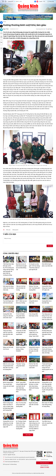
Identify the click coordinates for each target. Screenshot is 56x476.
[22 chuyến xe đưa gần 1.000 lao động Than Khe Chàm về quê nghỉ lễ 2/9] (34, 259)
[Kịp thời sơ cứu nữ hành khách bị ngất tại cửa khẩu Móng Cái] (21, 259)
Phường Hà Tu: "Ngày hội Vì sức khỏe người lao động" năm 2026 (33, 333)
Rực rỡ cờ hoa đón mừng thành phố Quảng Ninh (21, 404)
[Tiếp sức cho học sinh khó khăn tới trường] (21, 281)
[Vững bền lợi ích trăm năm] (34, 296)
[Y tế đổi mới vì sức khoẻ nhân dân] (47, 457)
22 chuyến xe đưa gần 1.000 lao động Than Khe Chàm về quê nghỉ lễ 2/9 (34, 266)
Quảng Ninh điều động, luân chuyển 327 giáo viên (47, 288)
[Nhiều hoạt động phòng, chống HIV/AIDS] (21, 342)
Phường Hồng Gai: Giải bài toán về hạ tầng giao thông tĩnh (47, 333)
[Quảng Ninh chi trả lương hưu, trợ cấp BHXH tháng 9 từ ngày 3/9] (8, 416)
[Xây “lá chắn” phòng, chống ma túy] (8, 436)
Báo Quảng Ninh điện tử (28, 7)
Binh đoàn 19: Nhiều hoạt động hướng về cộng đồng (47, 404)
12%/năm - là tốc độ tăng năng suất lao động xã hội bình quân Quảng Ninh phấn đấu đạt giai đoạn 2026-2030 (21, 446)
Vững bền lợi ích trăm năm (33, 302)
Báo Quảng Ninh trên (40, 29)
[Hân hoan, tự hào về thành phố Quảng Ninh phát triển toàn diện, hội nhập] (47, 342)
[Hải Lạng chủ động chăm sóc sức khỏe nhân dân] (8, 281)
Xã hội (4, 21)
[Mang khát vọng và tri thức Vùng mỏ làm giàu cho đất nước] (34, 342)
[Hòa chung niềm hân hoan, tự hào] (34, 309)
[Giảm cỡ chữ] (1, 44)
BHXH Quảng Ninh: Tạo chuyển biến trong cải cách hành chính (8, 385)
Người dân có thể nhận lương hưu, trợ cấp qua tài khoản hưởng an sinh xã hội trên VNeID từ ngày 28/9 (34, 426)
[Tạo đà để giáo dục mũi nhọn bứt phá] (8, 296)
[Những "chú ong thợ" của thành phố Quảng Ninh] (34, 281)
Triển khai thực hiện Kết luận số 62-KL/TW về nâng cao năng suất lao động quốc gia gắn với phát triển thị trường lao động (8, 269)
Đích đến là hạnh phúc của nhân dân (47, 265)
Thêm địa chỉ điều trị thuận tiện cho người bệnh (21, 332)
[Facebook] (35, 1)
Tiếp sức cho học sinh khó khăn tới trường (20, 288)
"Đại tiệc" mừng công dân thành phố (20, 365)
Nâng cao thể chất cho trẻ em (8, 348)
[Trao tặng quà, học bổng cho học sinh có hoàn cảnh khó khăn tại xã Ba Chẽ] (47, 309)
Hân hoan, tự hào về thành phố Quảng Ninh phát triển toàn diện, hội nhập (47, 350)
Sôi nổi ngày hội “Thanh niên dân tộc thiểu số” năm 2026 (8, 464)
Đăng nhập (51, 1)
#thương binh (15, 229)
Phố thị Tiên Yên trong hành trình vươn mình (33, 365)
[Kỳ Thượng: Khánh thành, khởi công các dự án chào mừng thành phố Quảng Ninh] (21, 416)
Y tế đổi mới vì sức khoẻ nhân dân (47, 462)
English (40, 1)
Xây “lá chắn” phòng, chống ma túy (7, 443)
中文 (44, 1)
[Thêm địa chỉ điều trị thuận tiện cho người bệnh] (21, 325)
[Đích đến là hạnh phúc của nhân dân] (47, 259)
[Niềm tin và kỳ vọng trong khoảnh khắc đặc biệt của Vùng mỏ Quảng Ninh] (8, 359)
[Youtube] (37, 1)
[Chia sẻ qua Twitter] (1, 26)
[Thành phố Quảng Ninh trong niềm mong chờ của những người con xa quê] (47, 359)
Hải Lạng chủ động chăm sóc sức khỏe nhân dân (8, 288)
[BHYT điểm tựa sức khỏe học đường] (21, 296)
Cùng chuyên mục (11, 253)
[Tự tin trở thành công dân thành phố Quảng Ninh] (21, 309)
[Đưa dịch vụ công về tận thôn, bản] (34, 436)
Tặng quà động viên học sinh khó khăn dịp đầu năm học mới (8, 333)
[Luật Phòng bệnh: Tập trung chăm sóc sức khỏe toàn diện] (47, 436)
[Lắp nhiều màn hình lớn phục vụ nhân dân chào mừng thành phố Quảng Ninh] (34, 377)
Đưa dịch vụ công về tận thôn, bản (34, 442)
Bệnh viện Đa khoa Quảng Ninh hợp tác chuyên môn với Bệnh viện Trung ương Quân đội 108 (21, 465)
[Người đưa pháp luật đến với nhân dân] (34, 398)
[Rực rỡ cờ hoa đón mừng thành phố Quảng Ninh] (21, 398)
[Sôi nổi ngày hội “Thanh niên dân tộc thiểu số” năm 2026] (8, 457)
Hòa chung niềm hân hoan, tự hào (33, 315)
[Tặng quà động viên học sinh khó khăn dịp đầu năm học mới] (8, 325)
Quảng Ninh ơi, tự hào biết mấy (46, 302)
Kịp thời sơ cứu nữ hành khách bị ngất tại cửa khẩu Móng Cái (21, 266)
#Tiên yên (8, 229)
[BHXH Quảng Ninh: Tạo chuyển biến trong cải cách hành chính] (8, 377)
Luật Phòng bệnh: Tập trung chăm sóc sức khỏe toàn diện (47, 443)
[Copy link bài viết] (1, 33)
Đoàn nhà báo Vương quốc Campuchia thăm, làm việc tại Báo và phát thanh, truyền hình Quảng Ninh (34, 466)
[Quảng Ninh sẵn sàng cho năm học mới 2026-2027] (8, 309)
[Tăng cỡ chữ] (1, 40)
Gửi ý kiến (50, 245)
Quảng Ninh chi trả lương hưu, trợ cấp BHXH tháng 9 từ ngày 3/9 (8, 424)
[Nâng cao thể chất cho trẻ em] (8, 342)
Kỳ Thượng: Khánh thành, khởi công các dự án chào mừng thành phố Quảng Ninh (21, 425)
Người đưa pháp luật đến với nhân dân (33, 404)
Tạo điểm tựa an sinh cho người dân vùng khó (47, 423)
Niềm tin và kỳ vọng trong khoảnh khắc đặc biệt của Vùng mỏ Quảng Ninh (8, 366)
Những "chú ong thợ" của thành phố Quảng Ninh (34, 288)
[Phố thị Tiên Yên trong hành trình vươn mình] (34, 359)
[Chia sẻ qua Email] (1, 29)
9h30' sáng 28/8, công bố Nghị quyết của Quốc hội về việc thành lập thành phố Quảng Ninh (21, 387)
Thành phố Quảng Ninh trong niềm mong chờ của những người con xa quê (47, 367)
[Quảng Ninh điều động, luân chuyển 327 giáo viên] (47, 281)
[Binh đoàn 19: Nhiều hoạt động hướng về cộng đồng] (47, 398)
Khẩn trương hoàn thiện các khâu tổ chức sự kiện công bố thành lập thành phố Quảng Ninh (8, 406)
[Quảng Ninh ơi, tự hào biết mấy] (47, 296)
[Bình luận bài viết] (1, 48)
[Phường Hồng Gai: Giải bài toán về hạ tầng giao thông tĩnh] (47, 325)
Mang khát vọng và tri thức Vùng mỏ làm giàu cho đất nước (34, 350)
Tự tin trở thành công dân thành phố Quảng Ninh (20, 315)
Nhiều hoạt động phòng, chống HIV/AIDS (20, 349)
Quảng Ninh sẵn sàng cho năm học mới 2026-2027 (8, 315)
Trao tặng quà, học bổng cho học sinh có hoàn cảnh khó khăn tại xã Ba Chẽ (47, 316)
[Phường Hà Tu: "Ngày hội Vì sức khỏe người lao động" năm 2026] (34, 325)
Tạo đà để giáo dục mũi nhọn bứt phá (8, 302)
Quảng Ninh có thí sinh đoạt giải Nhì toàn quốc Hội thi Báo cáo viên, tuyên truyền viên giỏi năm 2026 (47, 387)
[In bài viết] (1, 36)
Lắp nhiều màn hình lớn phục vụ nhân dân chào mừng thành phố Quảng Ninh (34, 386)
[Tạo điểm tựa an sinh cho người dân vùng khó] (47, 416)
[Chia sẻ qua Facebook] (1, 22)
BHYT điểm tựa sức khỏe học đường (21, 302)
